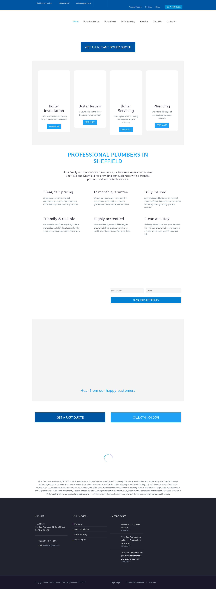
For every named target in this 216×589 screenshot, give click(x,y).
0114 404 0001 (51, 541)
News (158, 7)
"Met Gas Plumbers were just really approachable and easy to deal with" (132, 555)
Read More (54, 126)
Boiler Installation (91, 21)
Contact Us (171, 21)
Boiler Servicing (128, 21)
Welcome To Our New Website (130, 526)
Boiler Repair (110, 21)
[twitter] (99, 3)
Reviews (148, 7)
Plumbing (144, 21)
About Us (157, 21)
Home (75, 21)
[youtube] (103, 3)
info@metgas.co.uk (83, 3)
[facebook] (95, 3)
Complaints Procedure (135, 582)
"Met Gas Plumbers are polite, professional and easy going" (131, 540)
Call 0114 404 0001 (146, 417)
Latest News (108, 437)
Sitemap (152, 582)
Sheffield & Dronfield (44, 3)
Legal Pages (116, 582)
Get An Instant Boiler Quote (108, 47)
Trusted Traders (135, 7)
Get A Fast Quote (173, 7)
